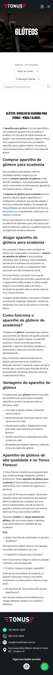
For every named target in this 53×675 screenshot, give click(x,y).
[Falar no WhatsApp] (44, 667)
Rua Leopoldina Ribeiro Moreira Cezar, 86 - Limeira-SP (28, 650)
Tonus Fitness (10, 208)
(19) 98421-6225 (16, 629)
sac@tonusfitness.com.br (22, 642)
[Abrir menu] (48, 6)
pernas (29, 401)
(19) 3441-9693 (16, 636)
